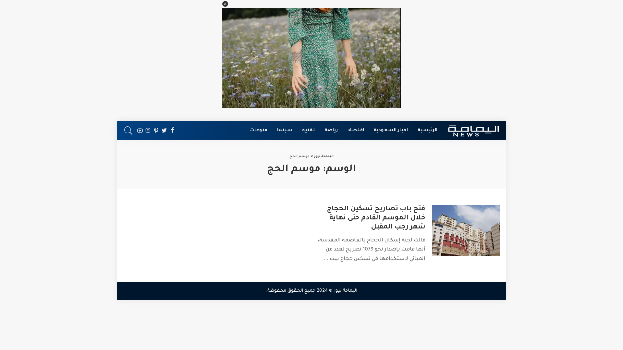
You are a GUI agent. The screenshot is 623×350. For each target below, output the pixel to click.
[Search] (128, 130)
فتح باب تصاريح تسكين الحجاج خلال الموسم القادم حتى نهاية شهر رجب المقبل (376, 218)
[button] (225, 4)
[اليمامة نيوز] (473, 130)
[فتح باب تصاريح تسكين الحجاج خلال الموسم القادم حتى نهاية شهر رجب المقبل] (466, 230)
